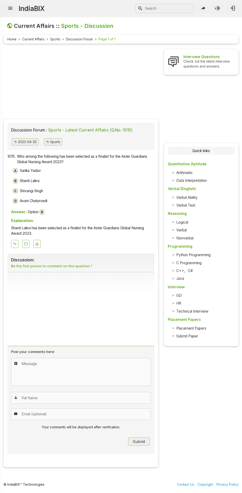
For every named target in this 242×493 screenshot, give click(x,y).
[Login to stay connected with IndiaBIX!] (232, 8)
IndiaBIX (32, 8)
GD (179, 295)
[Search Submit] (140, 8)
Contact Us (185, 484)
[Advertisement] (81, 82)
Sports (55, 39)
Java (180, 278)
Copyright (205, 484)
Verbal (181, 230)
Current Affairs (33, 39)
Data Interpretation (191, 180)
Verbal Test (185, 205)
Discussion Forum (79, 39)
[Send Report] (37, 244)
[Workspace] (26, 244)
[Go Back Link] (14, 244)
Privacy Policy (227, 484)
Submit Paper (187, 336)
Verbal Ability (187, 197)
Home (12, 39)
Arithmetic (184, 172)
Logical (182, 222)
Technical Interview (192, 311)
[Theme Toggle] (218, 8)
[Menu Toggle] (10, 8)
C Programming (189, 263)
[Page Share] (203, 8)
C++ (180, 270)
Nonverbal (184, 238)
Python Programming (193, 255)
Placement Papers (191, 328)
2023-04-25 (27, 142)
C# (190, 270)
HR (178, 303)
